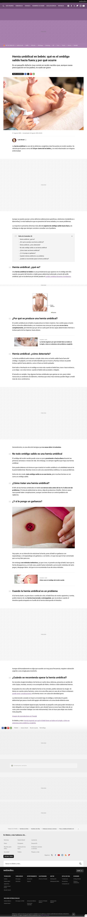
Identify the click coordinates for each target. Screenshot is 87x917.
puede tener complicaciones (21, 693)
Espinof (29, 881)
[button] (22, 140)
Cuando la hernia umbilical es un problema (32, 256)
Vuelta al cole (20, 45)
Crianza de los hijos (22, 847)
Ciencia (69, 45)
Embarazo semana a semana (50, 828)
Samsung (47, 45)
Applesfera (6, 883)
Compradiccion (65, 883)
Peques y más (35, 852)
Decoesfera (65, 881)
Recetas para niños (7, 847)
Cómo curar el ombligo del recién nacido (52, 580)
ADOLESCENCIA (51, 6)
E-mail (34, 74)
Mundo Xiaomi (7, 890)
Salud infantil (24, 728)
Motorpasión (53, 879)
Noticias (6, 840)
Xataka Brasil (7, 903)
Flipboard (77, 6)
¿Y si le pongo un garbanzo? (28, 253)
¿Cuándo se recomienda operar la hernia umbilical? (34, 259)
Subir (78, 870)
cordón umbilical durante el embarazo (58, 276)
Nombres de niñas (35, 828)
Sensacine (29, 879)
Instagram (81, 6)
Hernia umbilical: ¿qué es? (27, 239)
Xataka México (7, 901)
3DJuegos (18, 879)
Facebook (71, 6)
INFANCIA (61, 6)
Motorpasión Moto (54, 881)
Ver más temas (8, 856)
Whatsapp (40, 45)
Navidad (76, 45)
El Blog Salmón (77, 879)
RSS (65, 855)
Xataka (5, 879)
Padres (19, 852)
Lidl (53, 45)
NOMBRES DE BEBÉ (38, 6)
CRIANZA (27, 6)
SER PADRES (10, 6)
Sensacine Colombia (29, 904)
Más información (45, 915)
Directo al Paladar (43, 879)
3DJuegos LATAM (20, 901)
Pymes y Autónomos (76, 882)
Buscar (80, 863)
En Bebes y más (43, 339)
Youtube (84, 6)
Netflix (27, 45)
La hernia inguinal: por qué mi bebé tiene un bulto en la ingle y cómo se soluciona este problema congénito (56, 343)
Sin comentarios (19, 74)
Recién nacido (34, 728)
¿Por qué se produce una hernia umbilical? (32, 242)
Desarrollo (34, 843)
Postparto (20, 843)
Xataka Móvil (7, 881)
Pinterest (68, 6)
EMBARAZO (19, 6)
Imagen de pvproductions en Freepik (24, 716)
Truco (57, 45)
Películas (33, 45)
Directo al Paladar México (43, 901)
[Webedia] (83, 1)
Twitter (74, 6)
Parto (5, 843)
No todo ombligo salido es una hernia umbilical (33, 247)
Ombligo (43, 728)
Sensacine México (31, 901)
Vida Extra (18, 881)
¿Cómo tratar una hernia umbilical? (30, 250)
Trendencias (65, 879)
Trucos (63, 45)
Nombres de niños (24, 828)
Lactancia (34, 840)
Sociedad (6, 852)
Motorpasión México (53, 901)
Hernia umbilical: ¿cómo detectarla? (30, 245)
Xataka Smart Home (7, 887)
